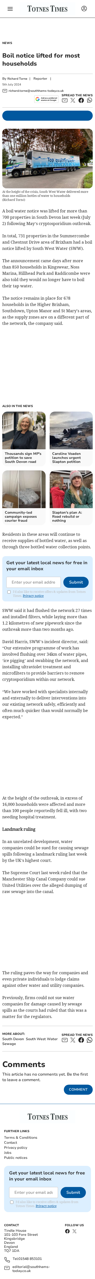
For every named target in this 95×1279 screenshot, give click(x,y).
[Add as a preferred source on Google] (46, 99)
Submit (76, 582)
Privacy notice (33, 596)
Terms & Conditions (20, 1137)
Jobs (7, 1152)
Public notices (15, 1157)
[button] (10, 9)
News (7, 43)
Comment (78, 1089)
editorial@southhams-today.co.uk (31, 1269)
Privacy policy (15, 1147)
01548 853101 (30, 1259)
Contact (10, 1142)
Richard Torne (17, 79)
